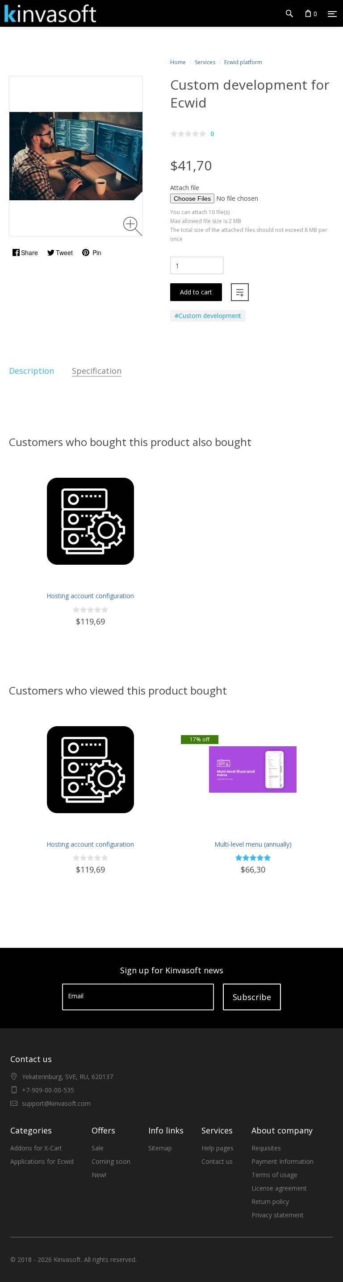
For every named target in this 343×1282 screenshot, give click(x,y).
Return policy (270, 1201)
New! (99, 1174)
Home (178, 62)
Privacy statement (277, 1215)
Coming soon (111, 1161)
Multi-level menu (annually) (253, 844)
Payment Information (282, 1161)
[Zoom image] (132, 226)
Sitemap (160, 1148)
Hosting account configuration (90, 595)
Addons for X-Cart (36, 1148)
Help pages (217, 1148)
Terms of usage (274, 1174)
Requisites (266, 1148)
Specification (96, 370)
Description (31, 370)
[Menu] (332, 14)
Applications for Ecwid (42, 1161)
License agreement (279, 1188)
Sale (98, 1148)
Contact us (217, 1161)
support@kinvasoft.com (56, 1103)
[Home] (48, 13)
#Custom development (208, 315)
